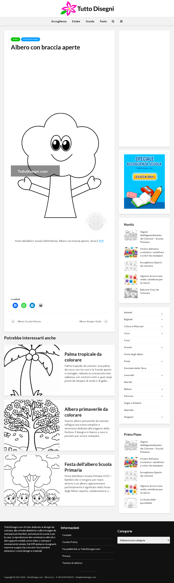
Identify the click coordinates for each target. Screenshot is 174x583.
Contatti (66, 535)
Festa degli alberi (30, 39)
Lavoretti (129, 375)
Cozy (127, 340)
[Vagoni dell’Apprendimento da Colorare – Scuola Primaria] (131, 234)
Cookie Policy (70, 542)
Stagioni (128, 416)
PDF (101, 241)
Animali (128, 312)
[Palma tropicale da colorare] (31, 370)
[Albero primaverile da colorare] (31, 425)
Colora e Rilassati (133, 326)
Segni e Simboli (132, 403)
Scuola (90, 21)
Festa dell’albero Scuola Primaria (88, 467)
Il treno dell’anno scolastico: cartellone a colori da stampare (152, 252)
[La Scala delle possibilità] (131, 502)
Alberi (15, 39)
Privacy (66, 556)
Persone (128, 396)
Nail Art (128, 382)
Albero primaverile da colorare (86, 412)
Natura (128, 389)
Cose (127, 333)
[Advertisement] (59, 79)
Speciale (129, 409)
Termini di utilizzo (72, 562)
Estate (76, 21)
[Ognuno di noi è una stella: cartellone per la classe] (131, 279)
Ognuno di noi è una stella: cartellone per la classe (151, 279)
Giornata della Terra (135, 368)
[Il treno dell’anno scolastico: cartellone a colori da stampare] (131, 251)
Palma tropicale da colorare (83, 357)
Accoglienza (58, 21)
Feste (103, 21)
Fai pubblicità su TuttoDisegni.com (81, 549)
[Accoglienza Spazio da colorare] (131, 265)
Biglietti (128, 319)
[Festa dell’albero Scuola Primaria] (31, 480)
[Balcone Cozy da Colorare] (131, 292)
